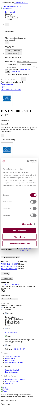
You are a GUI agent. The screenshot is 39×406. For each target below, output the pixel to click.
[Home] (6, 8)
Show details (27, 224)
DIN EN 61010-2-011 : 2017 (11, 90)
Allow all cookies (19, 230)
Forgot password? (26, 69)
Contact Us (9, 383)
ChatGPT (6, 284)
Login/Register (12, 53)
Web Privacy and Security (14, 362)
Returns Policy (10, 360)
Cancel (8, 50)
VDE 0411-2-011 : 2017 (9, 264)
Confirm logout (16, 50)
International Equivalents (11, 257)
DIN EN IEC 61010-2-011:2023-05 (27, 249)
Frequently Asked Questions (15, 379)
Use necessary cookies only (19, 243)
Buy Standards (10, 12)
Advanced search (7, 84)
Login (7, 71)
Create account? (16, 71)
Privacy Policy (10, 358)
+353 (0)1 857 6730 (21, 3)
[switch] (33, 201)
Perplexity (15, 284)
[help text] (2, 135)
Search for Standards (12, 370)
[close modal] (7, 42)
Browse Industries (11, 372)
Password (21, 66)
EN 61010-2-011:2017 (9, 269)
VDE (3, 88)
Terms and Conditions (12, 356)
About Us (17, 6)
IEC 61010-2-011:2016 (9, 266)
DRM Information (11, 381)
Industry (6, 274)
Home (3, 86)
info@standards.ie (11, 332)
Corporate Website (7, 6)
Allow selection (19, 237)
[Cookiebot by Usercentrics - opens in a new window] (28, 161)
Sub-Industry (7, 278)
